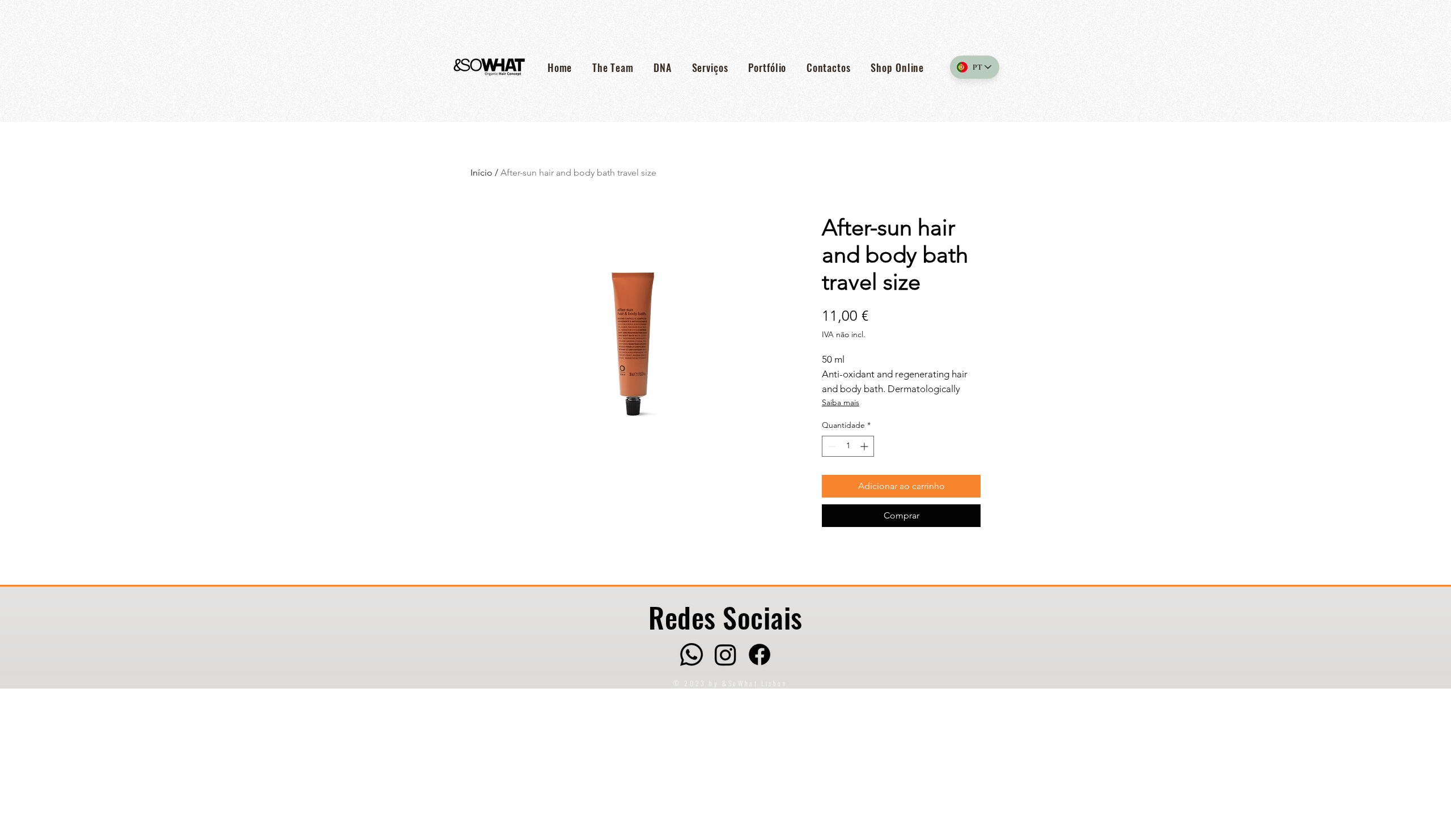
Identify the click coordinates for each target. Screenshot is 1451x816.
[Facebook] (759, 654)
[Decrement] (831, 446)
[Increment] (865, 446)
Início (481, 172)
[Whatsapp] (691, 654)
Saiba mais (840, 402)
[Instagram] (725, 654)
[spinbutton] (848, 446)
